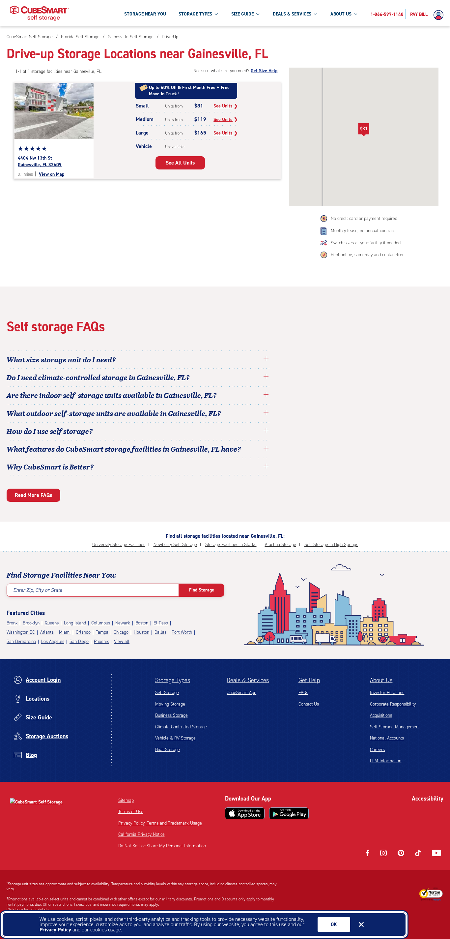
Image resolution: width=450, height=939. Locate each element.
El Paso (161, 623)
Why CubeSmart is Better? (50, 466)
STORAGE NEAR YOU (145, 14)
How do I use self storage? (50, 431)
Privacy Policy (55, 929)
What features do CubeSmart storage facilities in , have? (124, 448)
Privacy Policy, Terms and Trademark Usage (160, 823)
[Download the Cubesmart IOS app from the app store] (245, 813)
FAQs (303, 692)
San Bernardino (21, 641)
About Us (381, 680)
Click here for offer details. (28, 909)
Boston (141, 623)
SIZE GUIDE (242, 14)
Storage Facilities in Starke (231, 544)
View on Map (51, 174)
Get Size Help (264, 71)
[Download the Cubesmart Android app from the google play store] (289, 813)
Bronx (12, 623)
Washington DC (21, 632)
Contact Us (308, 704)
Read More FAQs (33, 495)
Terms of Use (130, 811)
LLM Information (385, 761)
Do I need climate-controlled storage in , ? (98, 377)
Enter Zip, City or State (37, 590)
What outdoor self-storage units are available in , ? (114, 413)
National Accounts (387, 738)
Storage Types (172, 680)
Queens (52, 623)
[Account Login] (440, 15)
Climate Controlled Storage (181, 727)
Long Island (75, 623)
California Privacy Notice (141, 834)
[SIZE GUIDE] (257, 13)
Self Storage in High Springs (331, 544)
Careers (377, 749)
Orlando (83, 632)
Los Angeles (52, 641)
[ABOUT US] (355, 13)
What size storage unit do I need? (61, 359)
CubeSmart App (241, 692)
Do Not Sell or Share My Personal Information (162, 846)
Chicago (121, 632)
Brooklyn (31, 623)
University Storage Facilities (118, 544)
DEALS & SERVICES (292, 14)
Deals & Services (248, 680)
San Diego (79, 641)
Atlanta (47, 632)
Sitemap (126, 800)
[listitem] (169, 37)
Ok (334, 924)
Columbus (100, 623)
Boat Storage (167, 749)
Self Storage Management (395, 727)
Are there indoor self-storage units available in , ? (112, 395)
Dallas (160, 632)
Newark (122, 623)
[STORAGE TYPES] (216, 13)
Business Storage (171, 715)
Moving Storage (170, 704)
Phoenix (101, 641)
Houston (141, 632)
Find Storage (201, 590)
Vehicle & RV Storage (175, 738)
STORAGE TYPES (195, 14)
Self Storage (167, 692)
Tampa (102, 632)
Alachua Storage (280, 544)
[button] (364, 130)
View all (121, 641)
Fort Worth (182, 632)
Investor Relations (387, 692)
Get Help (309, 680)
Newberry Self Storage (175, 544)
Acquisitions (381, 715)
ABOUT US (341, 14)
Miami (64, 632)
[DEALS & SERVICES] (315, 13)
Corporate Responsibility (393, 704)
